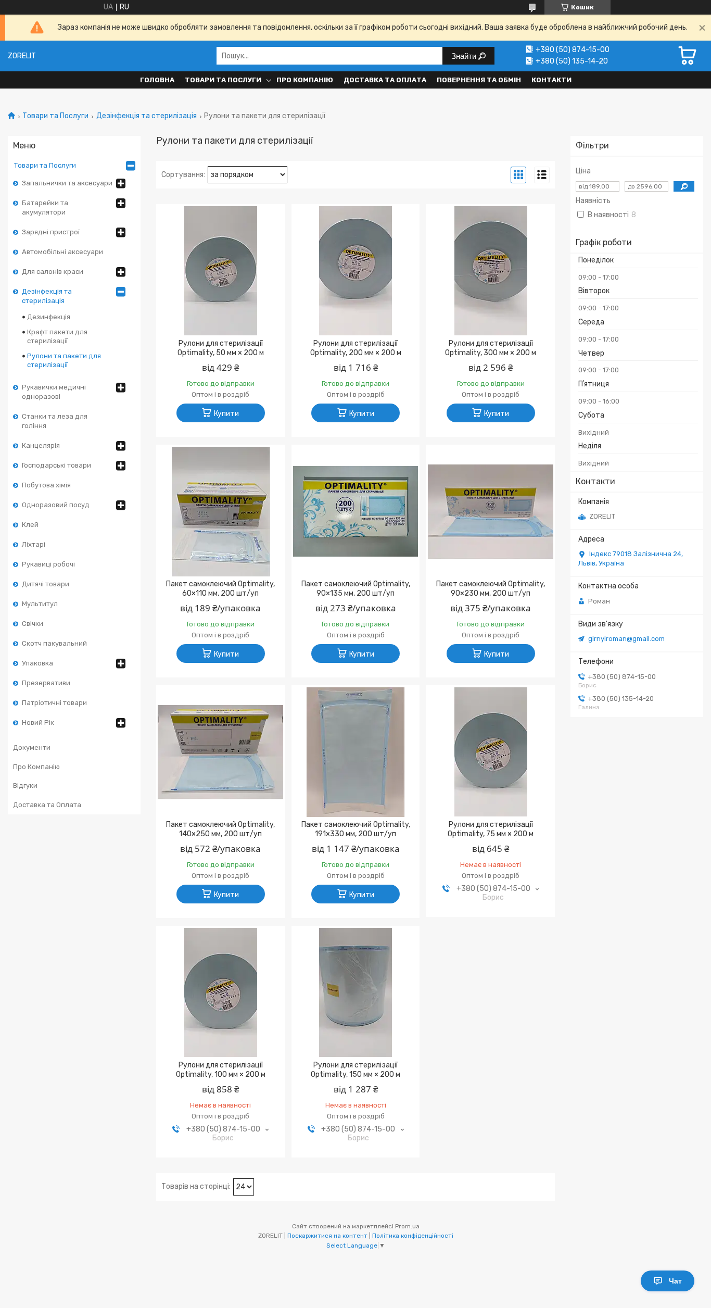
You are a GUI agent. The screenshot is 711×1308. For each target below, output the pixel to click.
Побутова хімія (46, 485)
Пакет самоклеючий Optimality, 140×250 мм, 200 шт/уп (220, 829)
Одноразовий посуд (56, 505)
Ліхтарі (33, 544)
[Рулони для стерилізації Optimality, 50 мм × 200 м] (220, 271)
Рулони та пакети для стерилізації (64, 360)
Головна (157, 80)
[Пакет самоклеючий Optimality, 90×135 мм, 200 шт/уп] (355, 511)
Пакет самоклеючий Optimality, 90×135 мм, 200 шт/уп (355, 589)
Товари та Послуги (223, 80)
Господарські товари (56, 465)
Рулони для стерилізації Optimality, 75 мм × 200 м (491, 829)
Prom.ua (407, 1226)
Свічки (32, 623)
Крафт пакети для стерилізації (57, 336)
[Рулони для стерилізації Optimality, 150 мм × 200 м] (355, 992)
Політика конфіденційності (412, 1235)
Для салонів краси (52, 271)
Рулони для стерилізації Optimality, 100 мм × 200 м (220, 1070)
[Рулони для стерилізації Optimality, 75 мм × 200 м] (490, 752)
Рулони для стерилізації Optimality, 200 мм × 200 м (355, 348)
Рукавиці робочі (48, 564)
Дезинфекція (48, 317)
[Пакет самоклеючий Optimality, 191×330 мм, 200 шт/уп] (355, 752)
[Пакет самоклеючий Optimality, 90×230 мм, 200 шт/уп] (490, 511)
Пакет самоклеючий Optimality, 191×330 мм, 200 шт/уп (355, 829)
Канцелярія (41, 445)
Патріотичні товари (54, 703)
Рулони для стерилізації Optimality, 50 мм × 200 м (220, 348)
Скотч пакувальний (54, 643)
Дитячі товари (45, 584)
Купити (226, 413)
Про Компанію (304, 80)
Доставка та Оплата (385, 80)
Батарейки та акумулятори (45, 207)
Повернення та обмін (479, 80)
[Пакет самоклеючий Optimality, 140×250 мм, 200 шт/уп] (220, 752)
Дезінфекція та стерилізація (146, 116)
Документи (31, 747)
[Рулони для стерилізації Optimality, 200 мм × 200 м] (355, 271)
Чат (675, 1281)
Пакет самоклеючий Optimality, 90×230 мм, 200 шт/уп (490, 589)
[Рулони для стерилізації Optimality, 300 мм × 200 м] (490, 271)
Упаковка (37, 663)
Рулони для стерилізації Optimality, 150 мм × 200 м (355, 1070)
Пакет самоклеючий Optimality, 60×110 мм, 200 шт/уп (220, 589)
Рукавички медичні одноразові (54, 391)
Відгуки (25, 785)
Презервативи (46, 683)
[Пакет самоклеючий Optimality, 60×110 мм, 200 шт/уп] (220, 511)
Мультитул (40, 604)
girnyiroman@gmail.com (626, 639)
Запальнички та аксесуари (67, 183)
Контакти (551, 80)
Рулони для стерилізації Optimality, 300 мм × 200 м (490, 348)
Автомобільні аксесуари (62, 252)
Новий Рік (38, 722)
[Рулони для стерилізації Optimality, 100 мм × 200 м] (220, 992)
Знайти (464, 56)
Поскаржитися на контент (327, 1235)
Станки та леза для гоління (54, 421)
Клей (30, 525)
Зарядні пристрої (51, 232)
